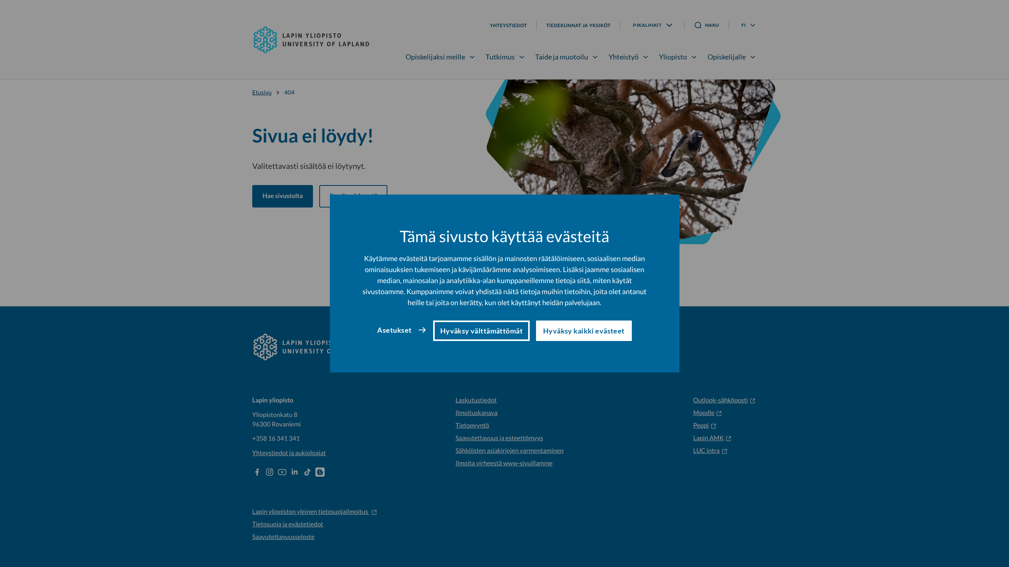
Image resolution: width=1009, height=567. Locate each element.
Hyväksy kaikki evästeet (584, 330)
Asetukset (394, 330)
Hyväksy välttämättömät (481, 330)
